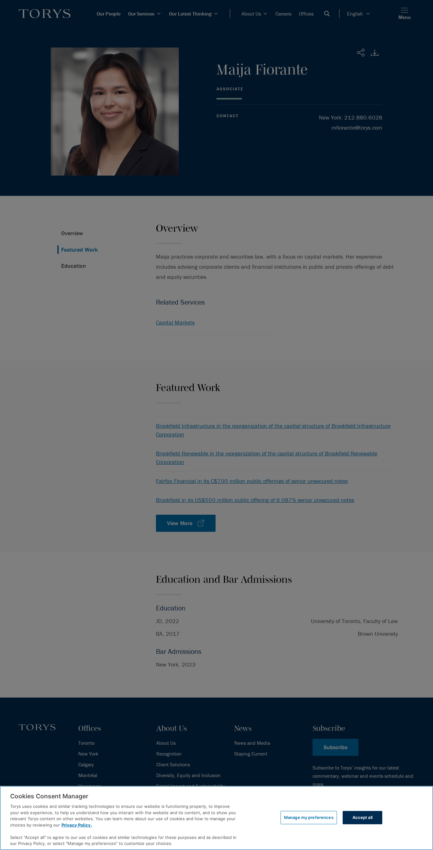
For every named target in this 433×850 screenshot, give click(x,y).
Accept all (362, 817)
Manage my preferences (308, 817)
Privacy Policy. (76, 824)
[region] (216, 818)
